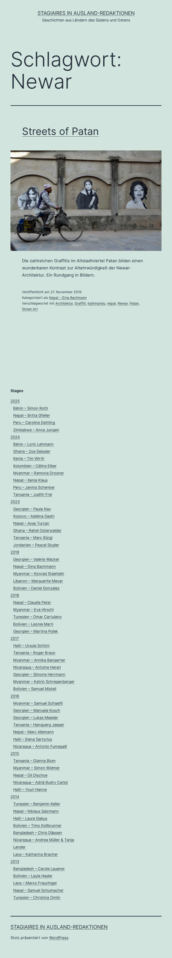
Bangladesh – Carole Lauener (39, 868)
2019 (14, 552)
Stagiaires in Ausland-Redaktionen (86, 13)
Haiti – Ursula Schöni (31, 645)
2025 (15, 401)
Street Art (30, 309)
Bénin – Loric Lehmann (33, 444)
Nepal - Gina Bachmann (68, 297)
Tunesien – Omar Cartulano (37, 617)
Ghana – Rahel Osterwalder (37, 530)
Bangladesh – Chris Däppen (37, 832)
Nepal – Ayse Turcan (31, 523)
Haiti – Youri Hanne (30, 789)
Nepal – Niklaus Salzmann (36, 811)
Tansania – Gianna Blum (34, 760)
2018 (14, 595)
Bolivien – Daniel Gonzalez (36, 588)
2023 (15, 501)
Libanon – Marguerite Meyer (38, 581)
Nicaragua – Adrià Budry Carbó (40, 782)
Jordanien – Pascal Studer (36, 545)
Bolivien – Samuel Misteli (34, 689)
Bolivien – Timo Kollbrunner (37, 825)
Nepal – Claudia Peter (32, 602)
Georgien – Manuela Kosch (36, 710)
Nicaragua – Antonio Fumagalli (40, 746)
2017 (14, 638)
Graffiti (80, 303)
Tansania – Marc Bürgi (32, 537)
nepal (111, 303)
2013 (14, 861)
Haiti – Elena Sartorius (32, 739)
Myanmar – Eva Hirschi (33, 609)
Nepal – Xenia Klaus (30, 480)
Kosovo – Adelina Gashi (33, 516)
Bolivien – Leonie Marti (33, 624)
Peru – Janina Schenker (34, 487)
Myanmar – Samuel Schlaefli (38, 703)
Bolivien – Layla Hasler (32, 876)
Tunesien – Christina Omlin (36, 897)
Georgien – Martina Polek (35, 631)
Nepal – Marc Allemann (33, 732)
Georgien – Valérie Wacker (36, 559)
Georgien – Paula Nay (32, 509)
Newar (123, 303)
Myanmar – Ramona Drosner (38, 473)
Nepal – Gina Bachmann (34, 566)
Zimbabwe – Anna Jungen (36, 430)
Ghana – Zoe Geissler (31, 451)
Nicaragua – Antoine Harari (37, 667)
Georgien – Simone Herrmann (39, 674)
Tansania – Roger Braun (34, 653)
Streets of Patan (60, 131)
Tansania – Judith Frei (32, 494)
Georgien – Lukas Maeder (35, 717)
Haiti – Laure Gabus (30, 818)
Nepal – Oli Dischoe (30, 775)
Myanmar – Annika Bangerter (39, 660)
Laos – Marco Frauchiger (35, 883)
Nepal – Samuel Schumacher (38, 890)
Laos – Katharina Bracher (35, 854)
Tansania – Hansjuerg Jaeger (38, 724)
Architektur (64, 303)
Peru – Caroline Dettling (34, 422)
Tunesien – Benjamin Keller (36, 804)
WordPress (58, 937)
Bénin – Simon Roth (30, 408)
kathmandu (96, 303)
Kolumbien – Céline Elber (35, 466)
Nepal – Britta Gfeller (31, 415)
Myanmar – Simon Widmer (36, 768)
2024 (15, 437)
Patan (134, 303)
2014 (14, 796)
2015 (14, 753)
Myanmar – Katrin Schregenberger (43, 681)
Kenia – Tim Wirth (28, 458)
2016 (14, 696)
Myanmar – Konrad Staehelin (38, 573)
